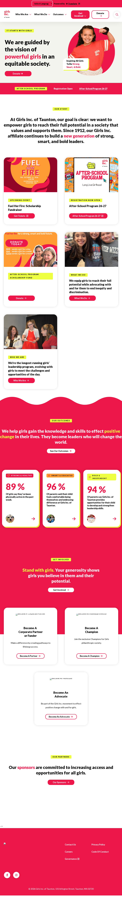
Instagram (16, 875)
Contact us (70, 844)
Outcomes (58, 14)
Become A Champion (90, 656)
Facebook (7, 875)
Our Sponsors (59, 782)
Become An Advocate (59, 716)
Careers (69, 851)
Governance (71, 859)
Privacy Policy (98, 844)
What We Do (40, 14)
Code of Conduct (100, 851)
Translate (72, 4)
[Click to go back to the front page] (7, 14)
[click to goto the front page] (13, 844)
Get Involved (78, 14)
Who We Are (21, 14)
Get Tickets (20, 216)
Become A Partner (29, 656)
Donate (100, 13)
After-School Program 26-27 (93, 88)
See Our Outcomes (59, 451)
